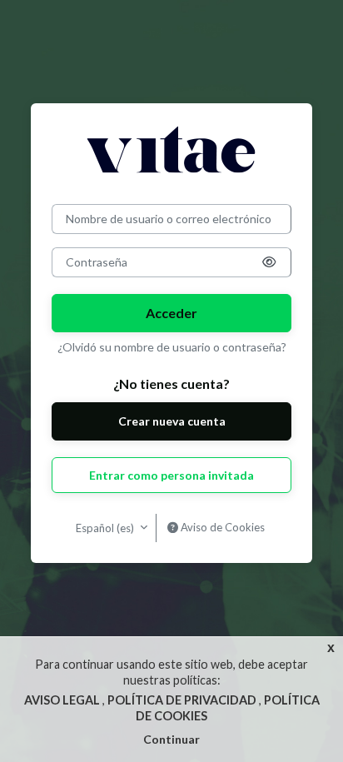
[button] (269, 263)
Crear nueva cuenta (172, 421)
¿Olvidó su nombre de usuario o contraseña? (171, 347)
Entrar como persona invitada (171, 475)
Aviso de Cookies (221, 527)
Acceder (171, 313)
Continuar (171, 739)
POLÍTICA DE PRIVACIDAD (183, 700)
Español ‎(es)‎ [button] (106, 528)
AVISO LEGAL (63, 700)
